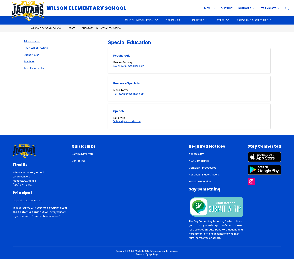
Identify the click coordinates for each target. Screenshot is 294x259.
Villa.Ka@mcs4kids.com (127, 121)
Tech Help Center (34, 68)
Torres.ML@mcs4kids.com (128, 93)
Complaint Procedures (202, 167)
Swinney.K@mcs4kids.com (128, 65)
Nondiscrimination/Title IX (204, 174)
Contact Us (78, 161)
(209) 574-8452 (22, 185)
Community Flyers (82, 154)
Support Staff (32, 54)
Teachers (29, 61)
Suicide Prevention (200, 181)
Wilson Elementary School (46, 28)
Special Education (110, 28)
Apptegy (153, 254)
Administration (32, 41)
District (227, 8)
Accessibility (196, 154)
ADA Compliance (199, 161)
